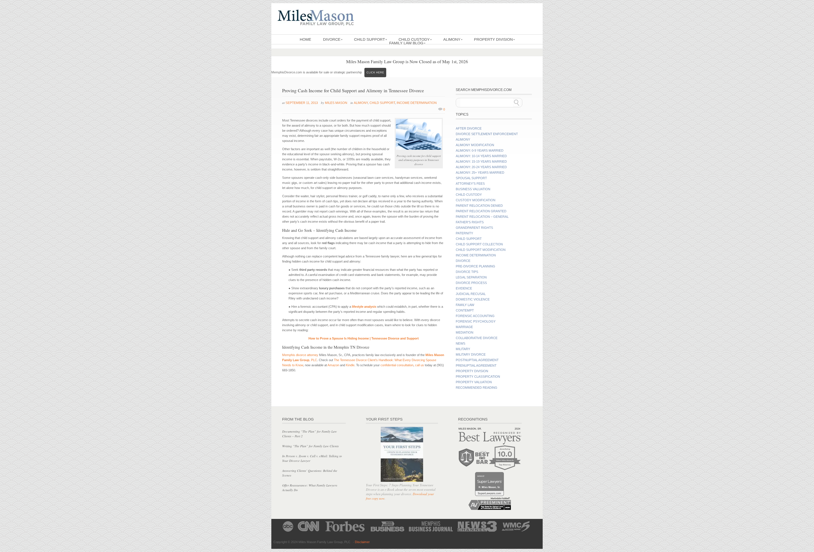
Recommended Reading (476, 387)
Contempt (465, 310)
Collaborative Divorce (477, 338)
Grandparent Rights (474, 227)
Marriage (464, 327)
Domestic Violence (473, 299)
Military (463, 349)
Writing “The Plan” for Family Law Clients (310, 446)
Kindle (350, 365)
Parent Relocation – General (482, 216)
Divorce (333, 39)
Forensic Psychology (476, 321)
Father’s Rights (470, 222)
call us (419, 365)
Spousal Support (471, 178)
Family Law (465, 305)
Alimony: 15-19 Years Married (481, 161)
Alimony (453, 39)
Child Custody (415, 39)
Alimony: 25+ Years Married (480, 172)
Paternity (464, 233)
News (460, 343)
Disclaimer (362, 542)
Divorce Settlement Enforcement (487, 134)
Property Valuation (474, 382)
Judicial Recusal (471, 294)
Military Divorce (471, 354)
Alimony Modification (475, 145)
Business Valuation (473, 189)
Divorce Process (471, 283)
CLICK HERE (375, 72)
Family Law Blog (407, 43)
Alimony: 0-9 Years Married (479, 150)
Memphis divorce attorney (300, 355)
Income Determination (417, 103)
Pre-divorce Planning (475, 266)
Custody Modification (475, 200)
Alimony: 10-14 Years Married (481, 156)
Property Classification (478, 376)
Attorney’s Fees (470, 183)
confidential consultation (397, 365)
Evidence (464, 288)
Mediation (464, 332)
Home (305, 39)
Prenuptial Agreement (476, 365)
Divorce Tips (467, 272)
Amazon (333, 365)
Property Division (494, 39)
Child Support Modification (481, 250)
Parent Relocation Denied (479, 205)
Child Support (370, 39)
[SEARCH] (517, 102)
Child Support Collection (479, 244)
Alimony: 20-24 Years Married (481, 167)
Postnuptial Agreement (477, 360)
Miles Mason (336, 103)
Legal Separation (471, 277)
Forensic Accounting (475, 316)
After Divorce (469, 128)
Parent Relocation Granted (481, 211)
